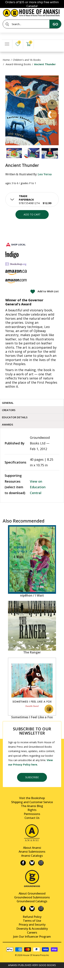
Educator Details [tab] (14, 417)
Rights (32, 810)
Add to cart (32, 214)
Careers (32, 932)
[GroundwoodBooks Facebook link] (23, 908)
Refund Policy (32, 917)
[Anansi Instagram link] (41, 863)
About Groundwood (32, 893)
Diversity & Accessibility (32, 929)
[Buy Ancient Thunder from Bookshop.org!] (16, 264)
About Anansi (32, 848)
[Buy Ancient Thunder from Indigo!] (12, 254)
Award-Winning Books (18, 64)
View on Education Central (38, 487)
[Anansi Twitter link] (32, 863)
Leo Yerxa (45, 174)
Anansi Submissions (32, 851)
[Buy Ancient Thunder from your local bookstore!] (16, 244)
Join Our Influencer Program (32, 936)
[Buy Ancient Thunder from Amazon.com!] (16, 281)
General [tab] (8, 402)
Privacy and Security (32, 924)
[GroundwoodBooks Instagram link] (41, 908)
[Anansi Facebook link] (23, 863)
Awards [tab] (7, 424)
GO (55, 24)
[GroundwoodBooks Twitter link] (32, 908)
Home (6, 59)
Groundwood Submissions (32, 897)
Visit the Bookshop (32, 798)
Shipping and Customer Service (32, 802)
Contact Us (32, 818)
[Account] (39, 44)
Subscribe (32, 777)
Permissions (32, 814)
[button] (32, 199)
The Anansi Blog (32, 806)
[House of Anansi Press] (32, 12)
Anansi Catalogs (32, 856)
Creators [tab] (8, 410)
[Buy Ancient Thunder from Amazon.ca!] (16, 272)
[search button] (7, 24)
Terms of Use (32, 921)
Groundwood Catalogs (32, 901)
